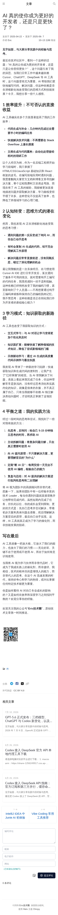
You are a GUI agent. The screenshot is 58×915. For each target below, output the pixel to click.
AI (7, 669)
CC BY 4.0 (19, 690)
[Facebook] (17, 683)
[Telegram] (12, 683)
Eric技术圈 (24, 905)
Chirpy (36, 909)
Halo (25, 909)
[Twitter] (22, 683)
